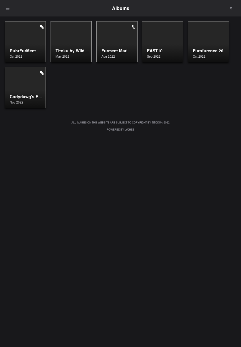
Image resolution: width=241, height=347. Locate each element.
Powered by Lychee (120, 129)
